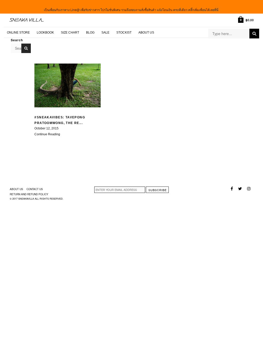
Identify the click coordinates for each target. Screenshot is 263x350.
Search (254, 33)
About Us (146, 32)
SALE (105, 32)
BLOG (90, 32)
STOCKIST (124, 32)
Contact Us (34, 189)
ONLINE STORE (18, 32)
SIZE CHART (70, 32)
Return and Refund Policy (29, 194)
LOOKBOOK (45, 32)
